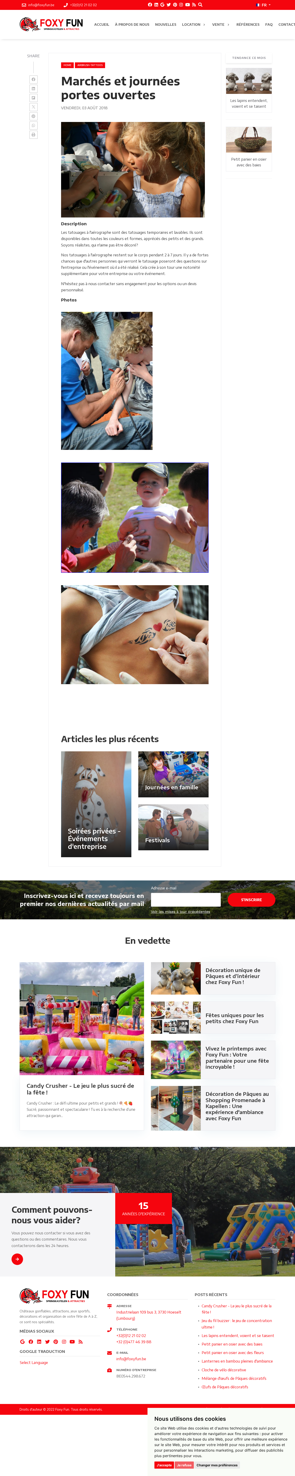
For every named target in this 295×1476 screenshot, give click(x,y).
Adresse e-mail (163, 888)
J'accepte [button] (164, 1465)
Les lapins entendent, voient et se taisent (238, 1335)
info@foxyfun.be (131, 1359)
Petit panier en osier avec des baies (232, 1344)
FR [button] (264, 5)
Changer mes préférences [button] (217, 1465)
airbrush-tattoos (90, 65)
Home (67, 65)
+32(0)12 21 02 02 (131, 1335)
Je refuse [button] (184, 1465)
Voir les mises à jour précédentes (180, 911)
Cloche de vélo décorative (224, 1370)
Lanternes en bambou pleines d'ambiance (237, 1361)
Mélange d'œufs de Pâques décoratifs (234, 1378)
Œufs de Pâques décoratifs (225, 1387)
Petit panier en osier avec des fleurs (233, 1352)
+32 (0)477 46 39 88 (133, 1342)
